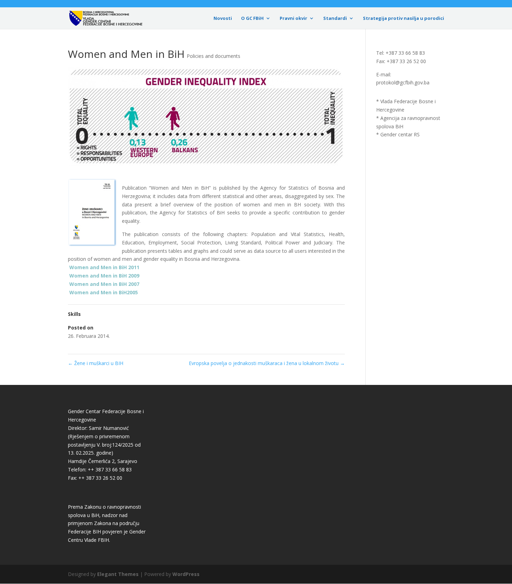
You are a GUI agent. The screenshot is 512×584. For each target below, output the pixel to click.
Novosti (223, 18)
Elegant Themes (118, 574)
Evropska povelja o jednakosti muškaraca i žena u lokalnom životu (267, 363)
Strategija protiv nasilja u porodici (403, 18)
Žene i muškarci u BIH (95, 363)
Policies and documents (213, 56)
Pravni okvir (293, 18)
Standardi (335, 18)
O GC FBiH (252, 18)
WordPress (186, 574)
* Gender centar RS (398, 134)
